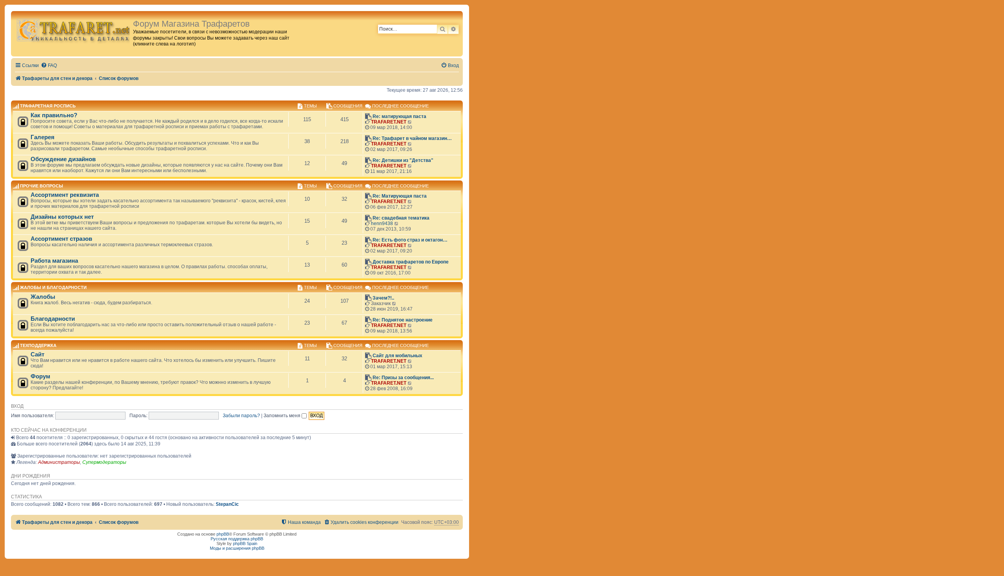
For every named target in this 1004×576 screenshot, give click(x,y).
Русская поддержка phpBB (237, 538)
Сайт (37, 354)
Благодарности (53, 319)
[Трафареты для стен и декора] (73, 29)
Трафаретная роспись (48, 106)
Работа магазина (54, 261)
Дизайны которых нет (62, 217)
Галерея (43, 137)
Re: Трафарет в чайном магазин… (412, 138)
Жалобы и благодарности (53, 287)
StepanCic (227, 504)
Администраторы (59, 462)
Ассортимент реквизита (65, 195)
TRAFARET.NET (388, 122)
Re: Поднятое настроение (403, 320)
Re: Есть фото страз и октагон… (410, 240)
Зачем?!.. (383, 298)
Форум (40, 376)
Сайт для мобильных (397, 355)
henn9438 (382, 223)
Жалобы (43, 297)
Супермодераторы (104, 462)
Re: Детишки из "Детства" (403, 160)
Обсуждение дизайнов (63, 159)
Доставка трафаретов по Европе (411, 262)
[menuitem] (49, 65)
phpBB (222, 534)
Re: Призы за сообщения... (403, 377)
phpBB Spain (245, 543)
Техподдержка (38, 345)
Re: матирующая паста (399, 116)
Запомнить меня (283, 415)
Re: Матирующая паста (400, 196)
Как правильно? (54, 115)
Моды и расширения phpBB (237, 548)
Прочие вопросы (41, 186)
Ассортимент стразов (61, 239)
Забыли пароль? (241, 415)
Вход (17, 406)
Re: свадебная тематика (401, 218)
